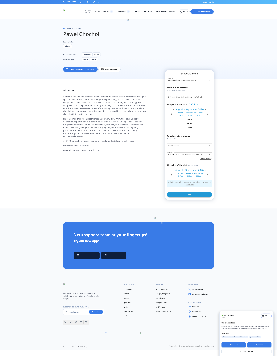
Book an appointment (202, 11)
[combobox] (184, 11)
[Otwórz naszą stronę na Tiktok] (76, 322)
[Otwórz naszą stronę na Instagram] (70, 322)
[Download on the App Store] (113, 255)
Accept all (234, 345)
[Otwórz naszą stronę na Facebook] (86, 322)
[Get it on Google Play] (87, 255)
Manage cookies (246, 351)
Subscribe (96, 312)
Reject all (259, 345)
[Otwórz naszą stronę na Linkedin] (81, 322)
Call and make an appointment (82, 69)
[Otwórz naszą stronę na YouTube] (65, 322)
